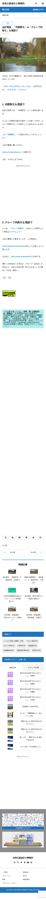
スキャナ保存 (9, 645)
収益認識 (32, 645)
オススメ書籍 (32, 641)
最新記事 (5, 15)
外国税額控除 (9, 650)
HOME (5, 872)
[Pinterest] (24, 862)
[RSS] (31, 862)
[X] (18, 862)
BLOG (25, 876)
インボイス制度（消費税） (13, 641)
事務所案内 (26, 879)
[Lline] (26, 537)
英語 (7, 23)
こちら (6, 326)
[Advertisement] (23, 190)
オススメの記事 (33, 667)
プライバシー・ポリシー (9, 883)
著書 (3, 879)
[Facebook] (21, 862)
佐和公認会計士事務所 (13, 3)
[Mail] (28, 862)
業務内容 (25, 872)
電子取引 (36, 650)
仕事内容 (21, 645)
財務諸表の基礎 (23, 650)
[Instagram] (14, 862)
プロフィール (6, 876)
